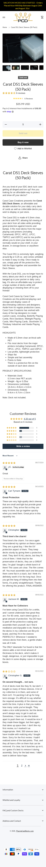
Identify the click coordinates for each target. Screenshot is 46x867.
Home (5, 27)
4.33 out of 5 (30, 419)
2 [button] (21, 765)
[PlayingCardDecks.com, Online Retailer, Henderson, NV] (21, 838)
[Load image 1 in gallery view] (6, 68)
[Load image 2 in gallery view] (16, 67)
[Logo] (23, 17)
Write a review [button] (23, 446)
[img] (9, 463)
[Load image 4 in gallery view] (34, 67)
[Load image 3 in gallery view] (25, 67)
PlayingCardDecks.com (25, 831)
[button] (9, 93)
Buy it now (23, 142)
